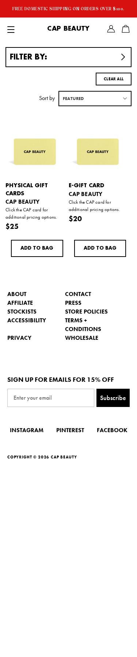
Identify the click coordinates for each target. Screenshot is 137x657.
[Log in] (111, 29)
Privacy (19, 338)
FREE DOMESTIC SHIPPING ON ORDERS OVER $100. (68, 8)
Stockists (22, 311)
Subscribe (113, 397)
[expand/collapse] (11, 29)
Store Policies (86, 311)
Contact (78, 294)
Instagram (26, 430)
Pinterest (70, 430)
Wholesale (81, 338)
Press (73, 303)
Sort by (47, 98)
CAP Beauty (68, 28)
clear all (113, 78)
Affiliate (20, 303)
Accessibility (26, 320)
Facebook (112, 430)
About (16, 294)
